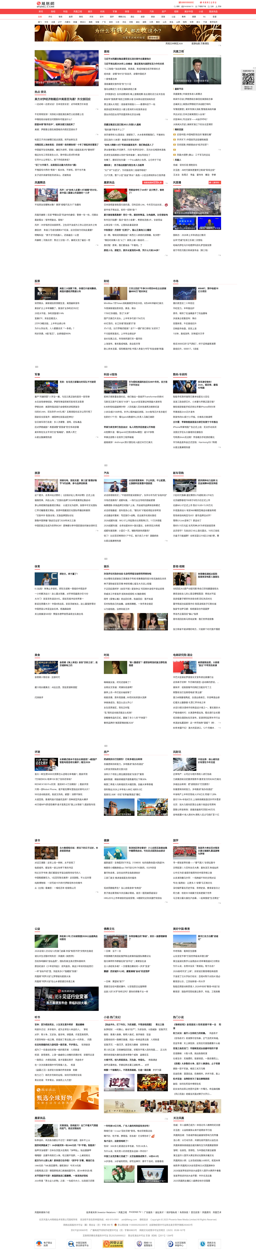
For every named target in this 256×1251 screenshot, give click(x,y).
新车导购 (178, 473)
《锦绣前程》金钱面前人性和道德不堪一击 (194, 1024)
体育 (127, 11)
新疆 (75, 22)
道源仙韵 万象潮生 (200, 43)
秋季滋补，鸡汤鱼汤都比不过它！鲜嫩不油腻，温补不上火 (62, 1140)
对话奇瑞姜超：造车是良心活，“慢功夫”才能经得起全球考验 (132, 510)
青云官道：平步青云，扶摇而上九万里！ (54, 1080)
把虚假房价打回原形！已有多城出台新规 (123, 759)
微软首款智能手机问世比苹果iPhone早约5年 (194, 406)
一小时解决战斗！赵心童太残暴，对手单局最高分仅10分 (61, 593)
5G (204, 16)
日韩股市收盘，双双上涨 (185, 328)
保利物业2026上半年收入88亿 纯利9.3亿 (123, 789)
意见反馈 (195, 1212)
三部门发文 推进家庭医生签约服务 (120, 877)
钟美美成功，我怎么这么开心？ (119, 702)
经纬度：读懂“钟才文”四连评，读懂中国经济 (125, 73)
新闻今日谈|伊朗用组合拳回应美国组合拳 (193, 99)
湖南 (144, 22)
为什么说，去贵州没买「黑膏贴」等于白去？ (194, 966)
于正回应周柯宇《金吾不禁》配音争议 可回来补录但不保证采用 (134, 588)
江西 (151, 22)
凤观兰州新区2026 (174, 43)
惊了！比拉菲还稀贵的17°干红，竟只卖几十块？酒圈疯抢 (131, 535)
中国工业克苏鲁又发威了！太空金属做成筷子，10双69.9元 (131, 1156)
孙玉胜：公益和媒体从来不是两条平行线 (192, 1130)
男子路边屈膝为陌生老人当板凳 (129, 165)
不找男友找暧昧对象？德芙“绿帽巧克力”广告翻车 (58, 204)
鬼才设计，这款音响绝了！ (116, 1141)
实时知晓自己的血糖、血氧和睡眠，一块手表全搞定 (128, 604)
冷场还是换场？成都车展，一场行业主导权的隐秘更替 (129, 500)
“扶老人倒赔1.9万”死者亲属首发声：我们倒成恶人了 (129, 144)
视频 (176, 11)
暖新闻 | (108, 165)
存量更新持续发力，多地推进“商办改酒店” (124, 764)
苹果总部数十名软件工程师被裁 (119, 437)
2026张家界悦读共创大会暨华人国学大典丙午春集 (197, 1170)
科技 (65, 11)
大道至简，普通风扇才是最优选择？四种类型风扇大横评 (61, 799)
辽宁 (60, 22)
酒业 (132, 16)
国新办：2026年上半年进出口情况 (189, 235)
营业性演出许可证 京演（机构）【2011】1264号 (150, 1235)
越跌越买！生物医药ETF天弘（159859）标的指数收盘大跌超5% (134, 862)
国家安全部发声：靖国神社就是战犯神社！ (55, 416)
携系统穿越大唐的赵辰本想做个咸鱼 (121, 1054)
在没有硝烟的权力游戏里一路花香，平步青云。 (57, 1044)
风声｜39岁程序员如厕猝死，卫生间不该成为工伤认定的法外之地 (66, 224)
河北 (124, 22)
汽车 (152, 11)
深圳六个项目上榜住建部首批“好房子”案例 (124, 774)
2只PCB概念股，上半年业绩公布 (50, 323)
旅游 (143, 16)
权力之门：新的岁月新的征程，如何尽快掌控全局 (58, 1075)
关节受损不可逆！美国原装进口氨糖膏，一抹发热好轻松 (61, 1176)
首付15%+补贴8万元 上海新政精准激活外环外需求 (197, 799)
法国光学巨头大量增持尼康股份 (188, 432)
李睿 (214, 174)
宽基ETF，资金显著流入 (46, 318)
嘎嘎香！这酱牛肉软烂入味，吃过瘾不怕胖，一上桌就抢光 (62, 1155)
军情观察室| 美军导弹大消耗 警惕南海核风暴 (194, 109)
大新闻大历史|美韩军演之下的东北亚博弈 (193, 124)
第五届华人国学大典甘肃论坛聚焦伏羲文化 (193, 1155)
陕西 (185, 22)
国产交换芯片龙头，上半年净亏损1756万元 (124, 318)
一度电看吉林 (110, 78)
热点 (37, 92)
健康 (194, 16)
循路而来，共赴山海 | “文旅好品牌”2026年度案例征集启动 (62, 500)
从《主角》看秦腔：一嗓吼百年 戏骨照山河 (55, 887)
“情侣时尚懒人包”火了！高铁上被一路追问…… (126, 240)
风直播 (177, 182)
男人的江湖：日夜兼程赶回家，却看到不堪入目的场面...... (131, 1049)
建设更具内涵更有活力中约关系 (149, 63)
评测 (91, 16)
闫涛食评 (39, 697)
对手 (147, 1064)
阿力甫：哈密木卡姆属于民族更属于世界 (192, 893)
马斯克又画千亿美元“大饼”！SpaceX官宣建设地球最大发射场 (133, 401)
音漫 (214, 16)
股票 (71, 16)
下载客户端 (202, 6)
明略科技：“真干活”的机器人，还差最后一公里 (57, 235)
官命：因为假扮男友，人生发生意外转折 (54, 1024)
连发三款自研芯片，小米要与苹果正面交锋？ (194, 401)
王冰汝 (176, 174)
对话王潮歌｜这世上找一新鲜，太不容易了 (55, 862)
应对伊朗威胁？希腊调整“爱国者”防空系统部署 (57, 427)
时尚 (102, 11)
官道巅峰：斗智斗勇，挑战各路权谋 (190, 1053)
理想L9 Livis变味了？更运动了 (187, 520)
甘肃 (191, 22)
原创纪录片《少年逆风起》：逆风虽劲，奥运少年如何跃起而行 (64, 966)
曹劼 (207, 174)
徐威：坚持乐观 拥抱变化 (185, 164)
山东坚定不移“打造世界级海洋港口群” (191, 956)
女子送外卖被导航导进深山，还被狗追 (53, 175)
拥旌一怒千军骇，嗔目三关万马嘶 (189, 1068)
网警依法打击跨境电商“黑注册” (187, 692)
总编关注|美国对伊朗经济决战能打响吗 (192, 104)
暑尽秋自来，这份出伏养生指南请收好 (122, 872)
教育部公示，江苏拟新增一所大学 (189, 981)
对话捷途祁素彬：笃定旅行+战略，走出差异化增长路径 (130, 515)
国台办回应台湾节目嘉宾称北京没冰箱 (122, 114)
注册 (212, 6)
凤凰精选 (40, 182)
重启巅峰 (80, 1024)
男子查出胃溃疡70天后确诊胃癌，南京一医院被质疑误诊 (130, 893)
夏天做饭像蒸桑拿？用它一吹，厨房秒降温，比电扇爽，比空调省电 (136, 215)
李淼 (192, 174)
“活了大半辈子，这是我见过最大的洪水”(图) (55, 164)
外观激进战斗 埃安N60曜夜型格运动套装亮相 (194, 510)
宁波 (205, 22)
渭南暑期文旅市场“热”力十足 (117, 84)
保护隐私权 (171, 1212)
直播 (40, 16)
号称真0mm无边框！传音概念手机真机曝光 (194, 437)
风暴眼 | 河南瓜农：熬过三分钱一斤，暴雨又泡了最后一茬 (62, 240)
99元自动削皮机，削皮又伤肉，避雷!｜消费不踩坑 (58, 794)
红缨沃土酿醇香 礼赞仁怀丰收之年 (189, 702)
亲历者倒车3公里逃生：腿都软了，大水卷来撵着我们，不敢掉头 (134, 134)
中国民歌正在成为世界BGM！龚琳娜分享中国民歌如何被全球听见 (66, 525)
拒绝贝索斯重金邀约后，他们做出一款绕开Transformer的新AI (133, 396)
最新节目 (179, 88)
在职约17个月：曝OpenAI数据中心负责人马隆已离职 (129, 416)
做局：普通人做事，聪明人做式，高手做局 (124, 1034)
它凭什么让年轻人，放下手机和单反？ (53, 160)
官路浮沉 (163, 1029)
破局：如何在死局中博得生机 (187, 1083)
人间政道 (75, 1049)
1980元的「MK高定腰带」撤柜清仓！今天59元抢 (58, 1165)
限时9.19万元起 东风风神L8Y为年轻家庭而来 (194, 525)
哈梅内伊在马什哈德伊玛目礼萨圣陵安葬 (192, 245)
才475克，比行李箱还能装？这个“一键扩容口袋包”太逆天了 (132, 328)
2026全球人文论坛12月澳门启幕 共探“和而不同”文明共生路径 (64, 951)
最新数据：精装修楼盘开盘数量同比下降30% (125, 779)
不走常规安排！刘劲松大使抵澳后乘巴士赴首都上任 (59, 114)
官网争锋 (144, 1044)
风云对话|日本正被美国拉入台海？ (189, 114)
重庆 (158, 22)
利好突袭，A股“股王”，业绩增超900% (53, 333)
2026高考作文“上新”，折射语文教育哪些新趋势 (195, 971)
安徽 (97, 22)
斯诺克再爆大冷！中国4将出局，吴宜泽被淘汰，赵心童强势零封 (65, 603)
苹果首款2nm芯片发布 (184, 411)
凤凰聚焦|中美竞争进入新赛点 (187, 94)
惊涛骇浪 (85, 1044)
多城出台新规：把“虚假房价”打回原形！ (192, 784)
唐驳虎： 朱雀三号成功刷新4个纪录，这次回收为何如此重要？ (64, 230)
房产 (164, 11)
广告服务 (148, 1212)
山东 (165, 22)
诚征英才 (159, 1212)
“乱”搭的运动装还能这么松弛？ (118, 712)
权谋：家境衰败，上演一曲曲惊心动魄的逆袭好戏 (58, 1054)
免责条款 (184, 1212)
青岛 (171, 22)
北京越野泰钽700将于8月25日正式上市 (191, 500)
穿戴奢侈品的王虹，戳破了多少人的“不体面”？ (126, 717)
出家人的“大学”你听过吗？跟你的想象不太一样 (126, 991)
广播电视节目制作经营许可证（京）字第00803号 (113, 1230)
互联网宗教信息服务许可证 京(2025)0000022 (104, 1235)
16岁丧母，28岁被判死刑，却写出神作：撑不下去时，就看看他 (134, 1161)
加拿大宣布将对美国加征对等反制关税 (192, 212)
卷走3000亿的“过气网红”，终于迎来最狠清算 (194, 343)
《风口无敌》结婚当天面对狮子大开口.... (192, 1093)
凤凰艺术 (217, 1212)
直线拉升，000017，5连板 (186, 348)
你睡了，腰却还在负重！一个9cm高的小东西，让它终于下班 (132, 160)
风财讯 (177, 752)
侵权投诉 (143, 1219)
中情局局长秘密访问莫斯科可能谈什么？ (54, 119)
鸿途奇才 (79, 1059)
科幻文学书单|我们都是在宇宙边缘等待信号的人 (58, 872)
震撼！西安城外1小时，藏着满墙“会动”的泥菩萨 (127, 971)
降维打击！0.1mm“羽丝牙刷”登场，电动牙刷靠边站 (128, 1131)
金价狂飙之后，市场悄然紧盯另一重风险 (123, 338)
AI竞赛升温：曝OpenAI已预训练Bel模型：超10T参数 (129, 432)
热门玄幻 (115, 1017)
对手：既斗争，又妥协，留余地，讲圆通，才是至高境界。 (62, 1034)
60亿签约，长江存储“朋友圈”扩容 (120, 323)
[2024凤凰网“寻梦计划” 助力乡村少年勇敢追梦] (208, 2)
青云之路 (160, 1024)
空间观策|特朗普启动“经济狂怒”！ (193, 144)
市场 (175, 281)
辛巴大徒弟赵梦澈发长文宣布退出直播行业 (193, 677)
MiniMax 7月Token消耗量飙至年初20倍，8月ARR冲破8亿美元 (133, 303)
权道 (73, 1064)
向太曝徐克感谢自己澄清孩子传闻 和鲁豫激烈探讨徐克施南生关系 (135, 578)
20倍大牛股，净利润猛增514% (49, 313)
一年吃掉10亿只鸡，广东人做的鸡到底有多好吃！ (127, 1126)
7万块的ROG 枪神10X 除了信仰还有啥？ (54, 779)
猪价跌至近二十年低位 (183, 303)
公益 (173, 16)
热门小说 (178, 1017)
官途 (148, 1034)
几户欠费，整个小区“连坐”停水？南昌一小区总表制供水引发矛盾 (134, 175)
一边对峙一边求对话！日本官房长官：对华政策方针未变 (61, 104)
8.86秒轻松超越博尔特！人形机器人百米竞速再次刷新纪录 (131, 406)
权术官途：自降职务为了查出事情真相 (191, 1078)
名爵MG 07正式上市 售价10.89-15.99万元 (193, 505)
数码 (81, 16)
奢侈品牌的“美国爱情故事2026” (119, 722)
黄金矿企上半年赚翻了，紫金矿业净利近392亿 (57, 308)
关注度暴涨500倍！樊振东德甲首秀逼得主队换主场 (59, 614)
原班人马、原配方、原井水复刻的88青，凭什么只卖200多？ (132, 250)
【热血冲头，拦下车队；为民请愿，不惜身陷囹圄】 (128, 1024)
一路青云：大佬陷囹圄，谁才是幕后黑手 (54, 1059)
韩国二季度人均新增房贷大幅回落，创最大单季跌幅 (128, 784)
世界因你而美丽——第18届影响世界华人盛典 (184, 228)
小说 (201, 11)
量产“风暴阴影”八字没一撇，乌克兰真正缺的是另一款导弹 (62, 396)
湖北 (138, 22)
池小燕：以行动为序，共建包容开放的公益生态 (195, 1140)
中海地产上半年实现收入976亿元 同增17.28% (194, 794)
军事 (115, 11)
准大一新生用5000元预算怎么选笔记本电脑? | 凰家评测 (61, 774)
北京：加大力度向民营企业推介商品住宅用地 (194, 804)
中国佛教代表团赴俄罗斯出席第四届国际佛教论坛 (127, 956)
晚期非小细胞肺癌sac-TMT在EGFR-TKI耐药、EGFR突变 (130, 867)
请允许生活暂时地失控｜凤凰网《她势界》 (55, 956)
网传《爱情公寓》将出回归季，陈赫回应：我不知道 (128, 598)
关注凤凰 (178, 1118)
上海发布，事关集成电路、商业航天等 (122, 343)
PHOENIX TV (188, 6)
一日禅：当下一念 (112, 951)
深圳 (111, 22)
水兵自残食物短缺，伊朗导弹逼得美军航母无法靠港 (59, 401)
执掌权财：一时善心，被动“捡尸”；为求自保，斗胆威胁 (130, 1029)
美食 (153, 16)
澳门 (40, 22)
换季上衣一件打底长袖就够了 (118, 692)
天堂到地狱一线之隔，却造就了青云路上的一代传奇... (60, 1039)
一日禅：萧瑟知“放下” (114, 981)
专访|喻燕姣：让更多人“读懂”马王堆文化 (192, 882)
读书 (101, 16)
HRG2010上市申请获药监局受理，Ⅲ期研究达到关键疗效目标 (133, 898)
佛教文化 (122, 16)
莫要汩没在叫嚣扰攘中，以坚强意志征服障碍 (125, 986)
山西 (178, 22)
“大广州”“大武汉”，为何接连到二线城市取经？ (126, 170)
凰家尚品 (213, 11)
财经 (53, 11)
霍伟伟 (200, 174)
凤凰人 (178, 159)
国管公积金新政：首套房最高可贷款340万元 (194, 809)
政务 (139, 11)
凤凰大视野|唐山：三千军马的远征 (193, 154)
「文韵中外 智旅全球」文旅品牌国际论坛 (54, 515)
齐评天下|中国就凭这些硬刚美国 (192, 139)
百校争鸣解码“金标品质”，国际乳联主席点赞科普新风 (60, 961)
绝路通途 (153, 1059)
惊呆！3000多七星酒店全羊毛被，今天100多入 (126, 1146)
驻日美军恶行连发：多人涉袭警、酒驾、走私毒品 (58, 422)
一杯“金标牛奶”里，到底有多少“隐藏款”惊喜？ (56, 971)
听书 (37, 1017)
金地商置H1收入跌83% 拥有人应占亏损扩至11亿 (196, 814)
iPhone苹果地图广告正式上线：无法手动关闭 (194, 427)
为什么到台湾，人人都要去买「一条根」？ (55, 328)
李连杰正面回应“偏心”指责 (185, 614)
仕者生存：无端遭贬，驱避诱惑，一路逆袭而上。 (196, 1058)
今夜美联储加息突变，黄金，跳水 (120, 308)
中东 (46, 22)
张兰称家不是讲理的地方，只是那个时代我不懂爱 (196, 629)
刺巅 (75, 1069)
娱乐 (90, 11)
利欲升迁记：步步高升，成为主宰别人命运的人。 (58, 1029)
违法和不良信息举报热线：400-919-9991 (99, 1219)
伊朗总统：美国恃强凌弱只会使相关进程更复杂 (57, 406)
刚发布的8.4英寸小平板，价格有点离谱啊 (192, 416)
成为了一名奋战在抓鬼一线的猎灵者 (52, 1049)
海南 (90, 22)
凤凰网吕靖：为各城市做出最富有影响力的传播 (195, 1135)
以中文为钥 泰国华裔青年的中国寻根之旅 (192, 872)
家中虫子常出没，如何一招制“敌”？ (121, 210)
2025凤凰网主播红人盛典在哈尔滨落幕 (191, 1180)
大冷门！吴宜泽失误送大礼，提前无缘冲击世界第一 (59, 598)
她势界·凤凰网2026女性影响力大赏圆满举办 (194, 1165)
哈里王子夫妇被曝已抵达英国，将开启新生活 (56, 139)
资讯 (41, 11)
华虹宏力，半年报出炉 (183, 308)
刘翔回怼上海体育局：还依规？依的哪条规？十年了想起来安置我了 (67, 144)
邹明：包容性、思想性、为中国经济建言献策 (194, 1150)
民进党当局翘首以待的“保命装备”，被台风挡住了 (127, 154)
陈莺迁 (185, 174)
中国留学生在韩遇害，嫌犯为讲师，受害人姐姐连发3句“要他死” (65, 149)
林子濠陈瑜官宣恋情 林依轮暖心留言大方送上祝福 (127, 583)
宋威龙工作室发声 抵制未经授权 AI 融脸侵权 (125, 593)
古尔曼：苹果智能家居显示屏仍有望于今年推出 (195, 422)
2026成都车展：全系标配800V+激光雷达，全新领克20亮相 (132, 525)
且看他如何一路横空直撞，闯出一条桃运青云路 (126, 1039)
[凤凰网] (45, 7)
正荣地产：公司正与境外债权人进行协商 (192, 774)
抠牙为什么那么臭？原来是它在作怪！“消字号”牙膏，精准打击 (64, 1160)
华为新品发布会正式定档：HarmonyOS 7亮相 (195, 442)
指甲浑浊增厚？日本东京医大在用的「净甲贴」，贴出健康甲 (63, 1150)
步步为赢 (157, 1069)
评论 (50, 16)
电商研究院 (179, 655)
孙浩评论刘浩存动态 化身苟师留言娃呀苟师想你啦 (127, 573)
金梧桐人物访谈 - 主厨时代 (47, 677)
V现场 (113, 374)
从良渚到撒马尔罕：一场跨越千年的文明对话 (194, 877)
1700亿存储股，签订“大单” (116, 313)
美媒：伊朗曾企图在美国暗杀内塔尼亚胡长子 (56, 129)
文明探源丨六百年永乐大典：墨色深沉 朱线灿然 (195, 867)
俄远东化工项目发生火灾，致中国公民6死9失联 (57, 154)
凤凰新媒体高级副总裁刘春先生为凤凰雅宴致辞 (195, 1145)
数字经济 (213, 22)
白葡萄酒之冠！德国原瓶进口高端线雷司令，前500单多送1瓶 (63, 1171)
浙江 (198, 22)
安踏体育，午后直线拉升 (185, 323)
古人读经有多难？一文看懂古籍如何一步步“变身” (127, 966)
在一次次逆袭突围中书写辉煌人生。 (52, 1064)
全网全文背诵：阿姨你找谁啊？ (119, 687)
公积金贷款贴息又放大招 (115, 769)
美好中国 (188, 11)
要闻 (106, 51)
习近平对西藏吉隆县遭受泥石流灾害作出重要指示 (127, 58)
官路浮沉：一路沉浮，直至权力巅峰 (121, 1044)
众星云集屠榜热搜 (43, 437)
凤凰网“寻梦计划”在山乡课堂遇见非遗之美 (55, 981)
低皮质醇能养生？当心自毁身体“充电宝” (123, 887)
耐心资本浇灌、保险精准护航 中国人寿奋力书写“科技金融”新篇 (134, 348)
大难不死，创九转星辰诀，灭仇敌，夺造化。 (125, 1059)
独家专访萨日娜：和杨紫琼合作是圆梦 (191, 608)
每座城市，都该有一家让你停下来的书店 (54, 867)
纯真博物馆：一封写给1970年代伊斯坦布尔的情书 (58, 882)
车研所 (183, 374)
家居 (163, 16)
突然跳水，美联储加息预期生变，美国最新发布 (57, 303)
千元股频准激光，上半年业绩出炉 (120, 333)
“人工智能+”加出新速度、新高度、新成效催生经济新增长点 (132, 68)
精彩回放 (179, 129)
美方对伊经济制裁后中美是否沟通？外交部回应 (63, 99)
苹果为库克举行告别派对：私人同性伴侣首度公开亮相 (129, 427)
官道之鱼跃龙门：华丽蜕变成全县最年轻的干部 (195, 1048)
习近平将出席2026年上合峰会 (118, 63)
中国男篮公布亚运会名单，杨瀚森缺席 (53, 608)
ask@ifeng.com (129, 1219)
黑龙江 (83, 22)
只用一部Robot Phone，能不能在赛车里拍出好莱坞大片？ (63, 789)
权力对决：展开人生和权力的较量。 (190, 1033)
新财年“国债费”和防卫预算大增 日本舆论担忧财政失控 (129, 99)
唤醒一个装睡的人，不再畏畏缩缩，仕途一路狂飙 (127, 1069)
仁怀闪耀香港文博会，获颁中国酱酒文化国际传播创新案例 (62, 510)
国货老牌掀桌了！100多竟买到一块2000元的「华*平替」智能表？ (66, 1145)
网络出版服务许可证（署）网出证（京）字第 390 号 (88, 1224)
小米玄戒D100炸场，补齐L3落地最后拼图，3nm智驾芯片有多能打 (135, 411)
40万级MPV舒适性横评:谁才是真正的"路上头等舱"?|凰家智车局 (65, 804)
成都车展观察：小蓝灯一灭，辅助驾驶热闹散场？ (127, 530)
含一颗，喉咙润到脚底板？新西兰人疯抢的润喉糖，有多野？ (132, 235)
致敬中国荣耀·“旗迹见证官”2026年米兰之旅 (55, 520)
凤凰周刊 (206, 1212)
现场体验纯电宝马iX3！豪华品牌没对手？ (192, 515)
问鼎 (89, 1039)
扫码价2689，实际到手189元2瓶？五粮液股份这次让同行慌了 (63, 412)
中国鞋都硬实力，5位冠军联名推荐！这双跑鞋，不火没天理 (63, 878)
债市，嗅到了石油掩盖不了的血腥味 (190, 313)
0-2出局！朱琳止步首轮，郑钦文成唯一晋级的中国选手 (61, 588)
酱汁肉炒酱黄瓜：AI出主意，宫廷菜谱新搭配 (56, 687)
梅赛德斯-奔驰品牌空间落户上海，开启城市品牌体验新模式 (132, 505)
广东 (104, 22)
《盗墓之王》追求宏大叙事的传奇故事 (53, 1069)
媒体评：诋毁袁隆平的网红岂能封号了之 (192, 687)
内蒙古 (67, 22)
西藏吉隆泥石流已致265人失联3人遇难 (122, 124)
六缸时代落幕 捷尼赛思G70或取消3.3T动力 (193, 495)
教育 (184, 16)
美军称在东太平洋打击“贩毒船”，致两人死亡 (56, 432)
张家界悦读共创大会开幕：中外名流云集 (192, 1175)
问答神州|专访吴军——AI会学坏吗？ (190, 119)
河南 (131, 22)
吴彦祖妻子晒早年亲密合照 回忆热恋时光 (192, 598)
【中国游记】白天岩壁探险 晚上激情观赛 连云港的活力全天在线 (134, 94)
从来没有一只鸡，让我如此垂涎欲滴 (121, 225)
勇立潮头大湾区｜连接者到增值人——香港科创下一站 (129, 104)
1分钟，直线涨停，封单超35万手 (188, 333)
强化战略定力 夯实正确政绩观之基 (120, 89)
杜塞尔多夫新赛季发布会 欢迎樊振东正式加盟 (209, 228)
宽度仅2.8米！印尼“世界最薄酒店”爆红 (122, 794)
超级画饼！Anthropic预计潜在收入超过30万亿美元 (128, 442)
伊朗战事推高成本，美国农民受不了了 (193, 80)
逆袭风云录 (89, 1054)
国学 (112, 16)
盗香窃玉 (144, 1054)
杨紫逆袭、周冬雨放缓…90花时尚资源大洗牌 (125, 697)
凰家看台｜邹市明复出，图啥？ (51, 82)
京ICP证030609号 (79, 1230)
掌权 (86, 1029)
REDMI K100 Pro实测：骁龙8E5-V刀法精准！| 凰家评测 (61, 784)
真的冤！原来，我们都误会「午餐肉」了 (123, 245)
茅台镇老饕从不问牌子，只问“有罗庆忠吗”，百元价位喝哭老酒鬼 (135, 150)
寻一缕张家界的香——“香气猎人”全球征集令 (194, 862)
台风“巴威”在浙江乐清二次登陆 (187, 240)
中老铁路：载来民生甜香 (185, 951)
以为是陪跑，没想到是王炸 (116, 609)
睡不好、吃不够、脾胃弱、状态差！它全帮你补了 (127, 1136)
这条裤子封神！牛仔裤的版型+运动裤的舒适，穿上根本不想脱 (197, 682)
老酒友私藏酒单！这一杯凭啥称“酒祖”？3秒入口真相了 (199, 722)
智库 (60, 16)
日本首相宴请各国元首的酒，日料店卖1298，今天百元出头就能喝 (134, 205)
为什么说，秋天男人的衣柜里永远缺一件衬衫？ (126, 1151)
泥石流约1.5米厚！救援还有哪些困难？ (122, 139)
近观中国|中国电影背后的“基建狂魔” (194, 134)
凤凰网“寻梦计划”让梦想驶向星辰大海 (52, 976)
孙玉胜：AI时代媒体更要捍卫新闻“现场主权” (194, 170)
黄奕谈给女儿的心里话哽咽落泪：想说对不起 (194, 593)
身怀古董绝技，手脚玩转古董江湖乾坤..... (123, 1064)
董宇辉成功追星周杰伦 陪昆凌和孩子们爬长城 (194, 603)
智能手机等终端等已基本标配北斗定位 (191, 396)
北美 (53, 22)
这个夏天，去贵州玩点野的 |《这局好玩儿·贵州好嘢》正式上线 (65, 495)
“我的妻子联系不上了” (114, 129)
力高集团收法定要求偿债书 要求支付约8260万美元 (197, 779)
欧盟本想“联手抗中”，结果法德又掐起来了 (55, 124)
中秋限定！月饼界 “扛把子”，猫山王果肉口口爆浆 (127, 230)
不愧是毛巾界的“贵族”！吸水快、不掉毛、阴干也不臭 (60, 170)
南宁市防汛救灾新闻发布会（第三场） (191, 250)
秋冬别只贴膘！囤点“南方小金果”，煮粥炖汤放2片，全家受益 (133, 220)
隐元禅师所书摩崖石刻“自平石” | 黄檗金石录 (125, 961)
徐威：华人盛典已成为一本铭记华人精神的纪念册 (196, 1125)
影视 (175, 566)
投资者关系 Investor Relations (101, 1212)
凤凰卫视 (77, 11)
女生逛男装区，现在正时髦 (116, 707)
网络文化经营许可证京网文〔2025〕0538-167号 (162, 1230)
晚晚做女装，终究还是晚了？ (118, 682)
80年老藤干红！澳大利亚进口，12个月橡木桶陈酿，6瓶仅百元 (202, 727)
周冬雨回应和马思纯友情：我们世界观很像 (193, 619)
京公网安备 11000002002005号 (133, 1224)
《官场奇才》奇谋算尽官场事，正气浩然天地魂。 (196, 1038)
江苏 (117, 22)
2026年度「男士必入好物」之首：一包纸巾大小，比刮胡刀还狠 (64, 1181)
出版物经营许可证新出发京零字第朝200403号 (171, 1224)
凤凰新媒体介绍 (42, 1212)
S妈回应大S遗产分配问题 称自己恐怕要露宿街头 (196, 588)
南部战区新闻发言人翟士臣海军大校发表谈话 (125, 109)
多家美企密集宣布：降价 (185, 318)
